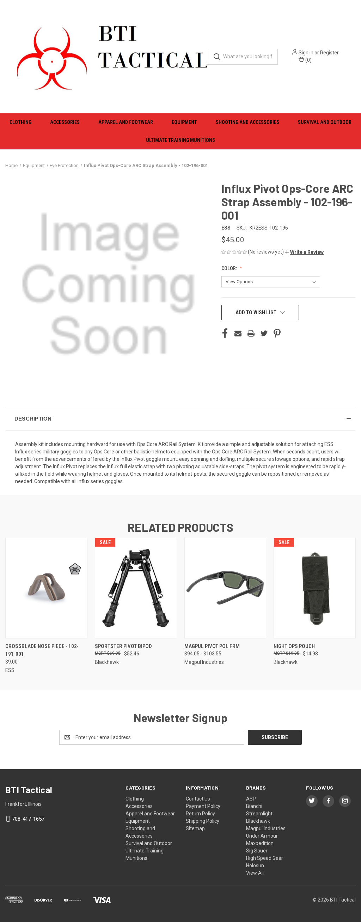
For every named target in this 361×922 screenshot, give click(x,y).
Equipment (184, 122)
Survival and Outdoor (324, 122)
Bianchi (254, 806)
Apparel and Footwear (125, 122)
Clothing (20, 122)
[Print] (251, 333)
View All (255, 873)
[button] (304, 252)
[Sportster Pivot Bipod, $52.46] (136, 588)
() (308, 60)
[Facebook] (224, 333)
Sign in (306, 52)
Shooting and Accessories (247, 122)
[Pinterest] (277, 333)
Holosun (255, 865)
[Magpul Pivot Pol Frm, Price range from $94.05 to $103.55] (225, 588)
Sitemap (195, 828)
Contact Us (198, 799)
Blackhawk (258, 821)
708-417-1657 (28, 819)
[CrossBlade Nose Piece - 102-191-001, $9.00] (46, 588)
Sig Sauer (257, 850)
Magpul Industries (266, 828)
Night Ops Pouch (294, 646)
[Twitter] (264, 333)
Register (329, 52)
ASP (251, 799)
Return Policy (200, 813)
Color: (229, 268)
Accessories (65, 122)
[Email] (237, 333)
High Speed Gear (264, 858)
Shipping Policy (202, 821)
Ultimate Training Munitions (180, 140)
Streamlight (259, 813)
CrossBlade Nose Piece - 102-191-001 (42, 650)
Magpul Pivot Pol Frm (212, 646)
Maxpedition (260, 843)
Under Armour (262, 836)
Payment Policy (203, 806)
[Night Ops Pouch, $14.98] (314, 588)
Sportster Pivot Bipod (123, 646)
